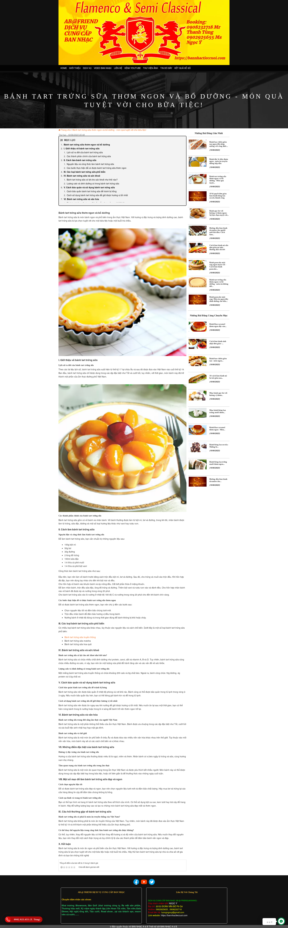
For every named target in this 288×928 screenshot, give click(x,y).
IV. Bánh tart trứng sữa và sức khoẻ (82, 175)
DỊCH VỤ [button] (87, 67)
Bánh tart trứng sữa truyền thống (80, 637)
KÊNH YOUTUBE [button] (132, 67)
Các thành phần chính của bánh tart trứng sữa (89, 156)
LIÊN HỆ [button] (118, 67)
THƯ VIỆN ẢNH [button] (150, 67)
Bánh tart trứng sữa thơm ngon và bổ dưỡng (87, 144)
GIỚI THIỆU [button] (75, 67)
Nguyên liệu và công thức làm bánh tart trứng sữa (90, 164)
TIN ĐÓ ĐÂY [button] (166, 67)
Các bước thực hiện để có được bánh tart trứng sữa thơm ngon (96, 167)
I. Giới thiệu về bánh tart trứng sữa (81, 148)
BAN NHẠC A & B (140, 926)
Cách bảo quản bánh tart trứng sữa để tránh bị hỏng (92, 191)
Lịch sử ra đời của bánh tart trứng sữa (85, 152)
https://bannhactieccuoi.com (174, 915)
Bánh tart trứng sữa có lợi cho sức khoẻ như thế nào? (92, 179)
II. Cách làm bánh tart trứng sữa (80, 160)
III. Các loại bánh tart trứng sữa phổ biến (84, 171)
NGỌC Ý (172, 903)
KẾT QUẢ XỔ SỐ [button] (182, 67)
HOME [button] (63, 67)
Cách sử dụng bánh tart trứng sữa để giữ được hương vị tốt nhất (97, 195)
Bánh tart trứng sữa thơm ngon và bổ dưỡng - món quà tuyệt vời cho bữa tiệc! (109, 129)
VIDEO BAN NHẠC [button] (103, 67)
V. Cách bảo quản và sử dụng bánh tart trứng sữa (89, 187)
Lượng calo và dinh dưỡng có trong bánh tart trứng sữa (93, 183)
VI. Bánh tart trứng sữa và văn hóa (81, 199)
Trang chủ (65, 129)
